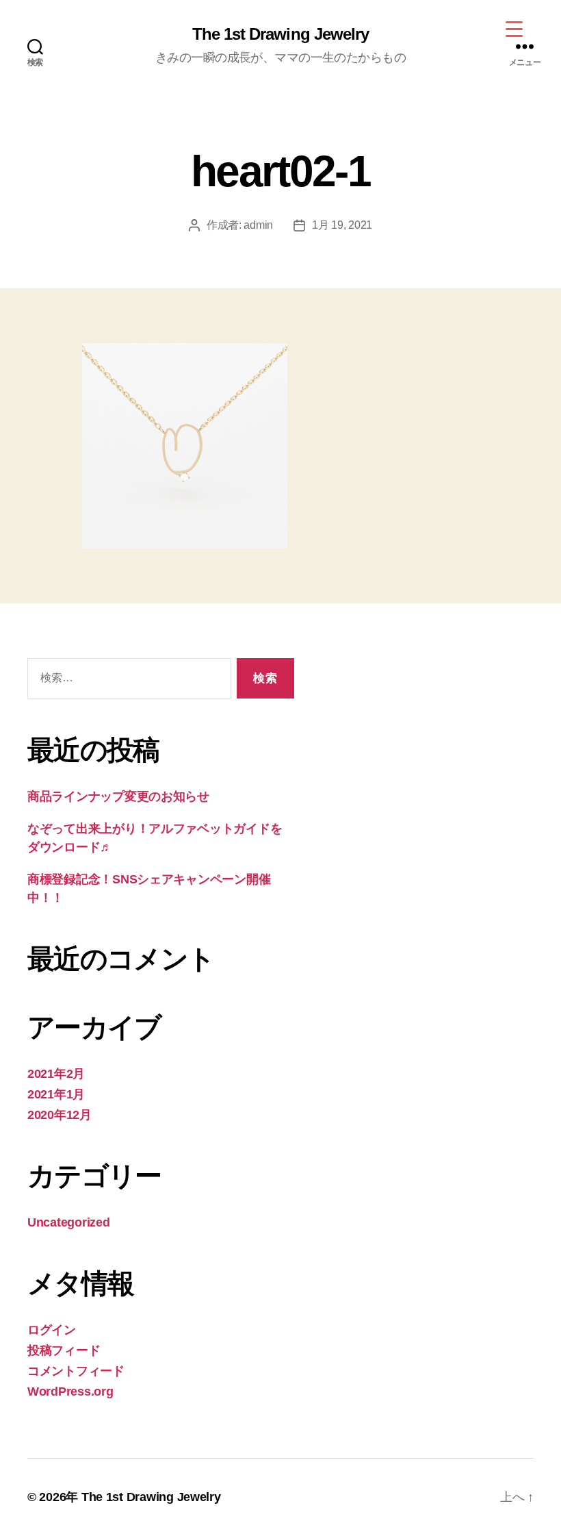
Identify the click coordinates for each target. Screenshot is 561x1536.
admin (258, 225)
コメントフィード (76, 1371)
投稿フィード (63, 1350)
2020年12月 (59, 1115)
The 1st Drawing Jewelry (280, 34)
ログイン (51, 1330)
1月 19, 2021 (342, 225)
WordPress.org (70, 1391)
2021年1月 (56, 1094)
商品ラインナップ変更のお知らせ (118, 796)
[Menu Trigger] (514, 29)
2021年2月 (56, 1074)
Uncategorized (68, 1222)
